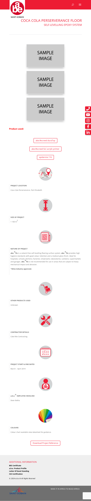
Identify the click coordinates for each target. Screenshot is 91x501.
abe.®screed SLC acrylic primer (45, 149)
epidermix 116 (45, 157)
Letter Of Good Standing (19, 471)
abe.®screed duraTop (45, 140)
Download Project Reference (45, 443)
